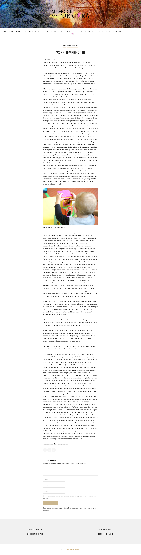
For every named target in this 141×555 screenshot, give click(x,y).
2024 (102, 31)
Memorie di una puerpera (73, 549)
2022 (89, 31)
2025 (109, 31)
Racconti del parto (35, 31)
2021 (82, 31)
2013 (75, 31)
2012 (68, 31)
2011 (61, 31)
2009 (47, 31)
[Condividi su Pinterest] (54, 450)
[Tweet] (49, 450)
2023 (96, 31)
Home (5, 31)
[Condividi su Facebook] (45, 450)
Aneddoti (118, 31)
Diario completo (17, 31)
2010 (54, 31)
